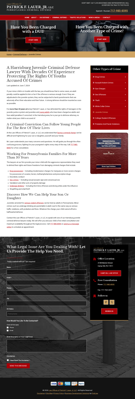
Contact (106, 17)
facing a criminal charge (66, 133)
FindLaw (95, 393)
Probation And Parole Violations (107, 124)
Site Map (49, 393)
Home (27, 17)
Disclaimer (11, 356)
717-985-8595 (119, 10)
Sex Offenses (100, 95)
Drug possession (16, 171)
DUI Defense (44, 17)
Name (9, 267)
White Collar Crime (102, 106)
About (34, 17)
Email (9, 277)
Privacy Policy (59, 393)
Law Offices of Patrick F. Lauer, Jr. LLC (63, 390)
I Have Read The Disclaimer (20, 360)
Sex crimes (14, 180)
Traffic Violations (78, 17)
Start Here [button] (33, 40)
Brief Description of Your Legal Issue (20, 337)
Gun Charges (100, 89)
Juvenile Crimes (101, 112)
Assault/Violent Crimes (104, 83)
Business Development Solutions (77, 393)
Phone (9, 288)
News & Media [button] (94, 17)
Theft (97, 100)
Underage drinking (17, 186)
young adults (45, 112)
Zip (8, 298)
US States (10, 309)
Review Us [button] (109, 311)
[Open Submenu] (125, 76)
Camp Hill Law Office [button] (109, 273)
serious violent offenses (34, 203)
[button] (133, 385)
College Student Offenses (105, 118)
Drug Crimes (100, 77)
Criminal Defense (59, 17)
